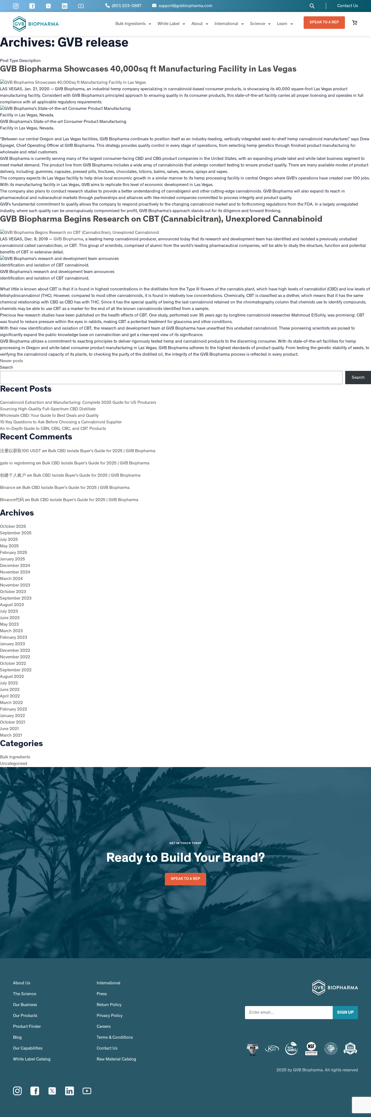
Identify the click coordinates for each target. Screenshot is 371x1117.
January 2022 (12, 716)
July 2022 (9, 683)
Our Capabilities (27, 1048)
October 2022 (13, 664)
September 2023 (16, 598)
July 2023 (9, 611)
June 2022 (10, 690)
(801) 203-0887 (125, 6)
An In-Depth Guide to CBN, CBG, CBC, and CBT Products (53, 429)
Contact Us (347, 6)
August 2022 (12, 677)
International (226, 24)
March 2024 (11, 579)
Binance (7, 488)
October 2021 (12, 722)
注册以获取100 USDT (20, 451)
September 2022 (16, 670)
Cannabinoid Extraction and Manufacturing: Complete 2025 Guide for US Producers (78, 403)
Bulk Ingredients (130, 24)
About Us (21, 983)
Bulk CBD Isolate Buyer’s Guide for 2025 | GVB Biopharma (101, 451)
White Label (169, 24)
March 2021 (11, 735)
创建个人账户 (13, 475)
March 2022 (11, 703)
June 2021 (9, 729)
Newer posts (11, 361)
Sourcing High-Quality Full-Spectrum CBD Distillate (48, 409)
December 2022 (15, 651)
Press (102, 994)
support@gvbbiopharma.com (184, 6)
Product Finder (27, 1027)
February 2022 (13, 709)
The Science (24, 994)
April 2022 (10, 696)
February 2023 (13, 637)
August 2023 (12, 605)
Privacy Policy (109, 1016)
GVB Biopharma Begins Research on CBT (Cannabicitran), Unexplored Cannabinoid (161, 219)
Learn (282, 24)
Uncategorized (13, 764)
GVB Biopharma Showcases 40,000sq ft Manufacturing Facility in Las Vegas (148, 69)
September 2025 (16, 533)
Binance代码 (12, 500)
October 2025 (13, 527)
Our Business (25, 1005)
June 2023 (10, 618)
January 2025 (12, 559)
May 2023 (9, 624)
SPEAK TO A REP (324, 22)
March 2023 (11, 631)
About (197, 24)
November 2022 (15, 657)
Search (6, 367)
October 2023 (13, 592)
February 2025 (13, 553)
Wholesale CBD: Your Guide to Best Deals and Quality (49, 416)
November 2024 (15, 572)
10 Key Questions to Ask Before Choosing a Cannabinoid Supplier (61, 422)
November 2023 (15, 585)
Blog (17, 1037)
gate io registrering (17, 463)
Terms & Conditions (115, 1037)
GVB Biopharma (68, 239)
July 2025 (9, 540)
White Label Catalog (32, 1059)
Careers (104, 1027)
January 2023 (12, 644)
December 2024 (15, 566)
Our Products (25, 1016)
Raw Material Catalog (116, 1059)
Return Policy (109, 1005)
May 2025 (9, 546)
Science (257, 24)
